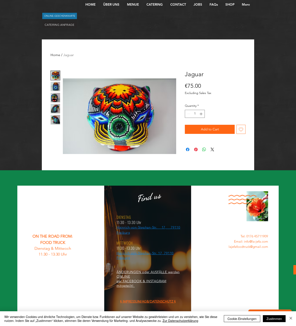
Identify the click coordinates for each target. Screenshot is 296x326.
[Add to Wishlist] (241, 129)
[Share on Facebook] (187, 149)
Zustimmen (274, 318)
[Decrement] (188, 114)
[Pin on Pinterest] (195, 149)
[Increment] (201, 114)
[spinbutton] (195, 114)
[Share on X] (212, 149)
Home (55, 55)
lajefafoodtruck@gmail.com (248, 247)
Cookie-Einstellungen (242, 318)
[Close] (290, 319)
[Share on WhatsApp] (204, 149)
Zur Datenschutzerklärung (180, 320)
